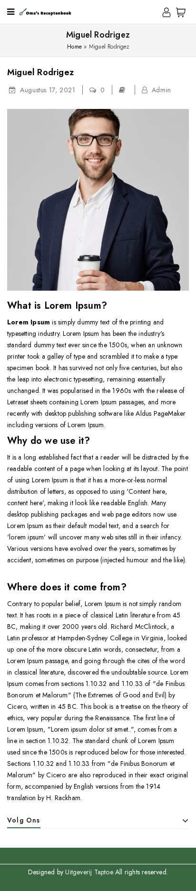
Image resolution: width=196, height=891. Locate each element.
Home (74, 46)
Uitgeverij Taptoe (90, 872)
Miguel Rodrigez (40, 72)
